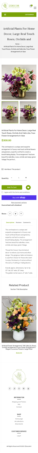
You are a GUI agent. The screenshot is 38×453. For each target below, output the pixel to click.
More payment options (19, 203)
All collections (19, 421)
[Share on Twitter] (15, 214)
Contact (19, 407)
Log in (19, 436)
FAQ (19, 404)
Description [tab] (10, 222)
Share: (4, 214)
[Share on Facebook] (10, 214)
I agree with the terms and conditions (17, 192)
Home (17, 44)
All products (19, 424)
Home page (19, 419)
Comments (27, 222)
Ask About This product (12, 169)
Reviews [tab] (19, 222)
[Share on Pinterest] (21, 214)
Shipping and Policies (19, 402)
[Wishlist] (28, 187)
